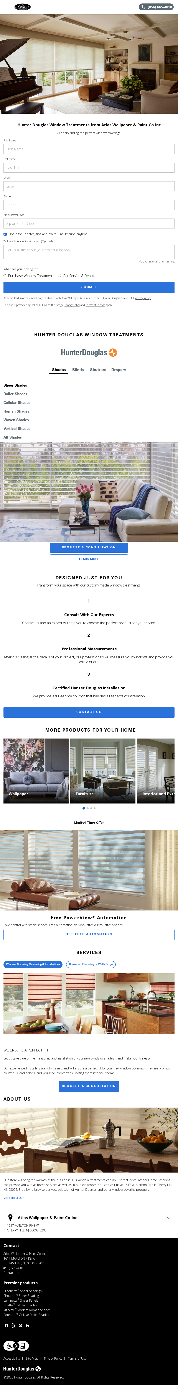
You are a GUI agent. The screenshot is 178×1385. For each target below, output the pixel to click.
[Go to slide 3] (91, 808)
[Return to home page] (27, 7)
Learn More (89, 559)
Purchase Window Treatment (30, 275)
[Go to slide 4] (95, 808)
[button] (7, 7)
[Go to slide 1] (83, 808)
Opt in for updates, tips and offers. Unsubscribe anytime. (48, 234)
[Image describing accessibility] (16, 1346)
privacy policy (143, 298)
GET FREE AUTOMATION (89, 934)
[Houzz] (27, 1325)
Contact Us (89, 712)
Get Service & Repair (79, 275)
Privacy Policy (72, 305)
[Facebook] (6, 1325)
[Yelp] (13, 1325)
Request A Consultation (89, 547)
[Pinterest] (20, 1325)
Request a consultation (89, 1086)
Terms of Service (95, 305)
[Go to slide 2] (88, 808)
